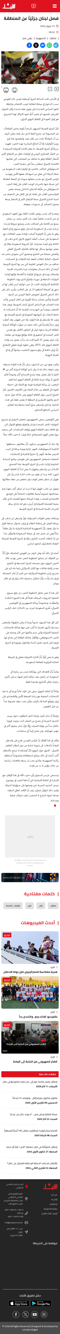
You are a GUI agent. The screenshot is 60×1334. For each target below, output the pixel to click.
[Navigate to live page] (33, 6)
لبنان (41, 906)
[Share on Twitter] (36, 45)
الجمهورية (41, 38)
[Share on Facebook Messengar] (42, 45)
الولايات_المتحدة (13, 906)
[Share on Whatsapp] (49, 45)
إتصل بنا (54, 1199)
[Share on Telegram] (56, 45)
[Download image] (4, 81)
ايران (29, 906)
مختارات (52, 38)
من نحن (54, 1195)
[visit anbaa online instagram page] (44, 1314)
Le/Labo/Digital (30, 1329)
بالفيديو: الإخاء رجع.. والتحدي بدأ (38, 1016)
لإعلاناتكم (53, 1204)
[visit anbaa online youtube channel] (35, 1314)
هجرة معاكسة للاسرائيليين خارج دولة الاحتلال (30, 971)
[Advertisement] (30, 836)
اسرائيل (53, 906)
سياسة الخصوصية (50, 1209)
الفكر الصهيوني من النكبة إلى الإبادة (35, 1061)
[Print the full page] (14, 89)
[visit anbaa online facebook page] (16, 1314)
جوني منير (27, 38)
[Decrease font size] (50, 89)
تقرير (53, 967)
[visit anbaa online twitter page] (25, 1314)
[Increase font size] (57, 89)
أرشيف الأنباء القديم (49, 1213)
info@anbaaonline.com (14, 1222)
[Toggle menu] (54, 6)
